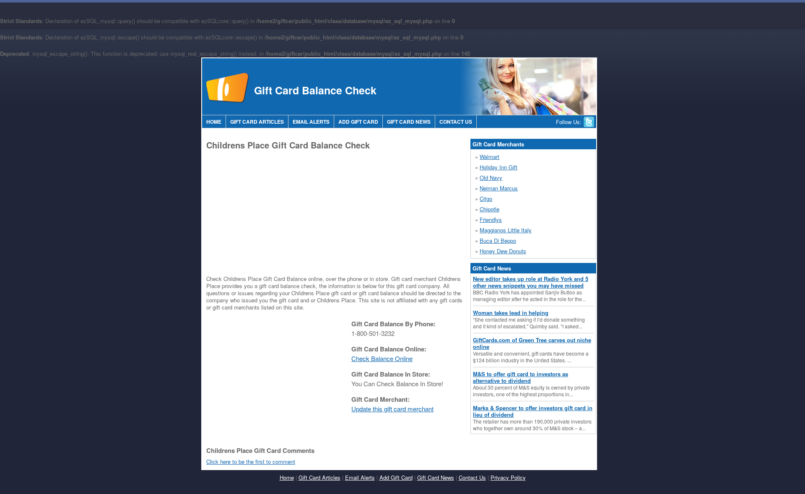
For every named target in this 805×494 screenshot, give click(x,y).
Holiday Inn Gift (498, 167)
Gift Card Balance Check (315, 90)
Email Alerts (360, 477)
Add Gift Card (396, 477)
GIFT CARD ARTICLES (257, 121)
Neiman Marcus (499, 188)
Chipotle (489, 209)
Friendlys (491, 220)
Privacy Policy (508, 477)
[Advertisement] (276, 212)
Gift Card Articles (319, 477)
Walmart (489, 157)
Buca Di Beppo (498, 240)
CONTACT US (455, 121)
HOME (213, 121)
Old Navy (491, 178)
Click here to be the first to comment (250, 461)
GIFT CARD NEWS (409, 121)
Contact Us (472, 477)
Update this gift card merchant (392, 408)
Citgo (486, 199)
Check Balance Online (382, 358)
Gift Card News (435, 477)
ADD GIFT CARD (358, 121)
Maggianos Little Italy (506, 230)
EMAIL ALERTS (311, 121)
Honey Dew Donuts (503, 251)
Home (287, 477)
